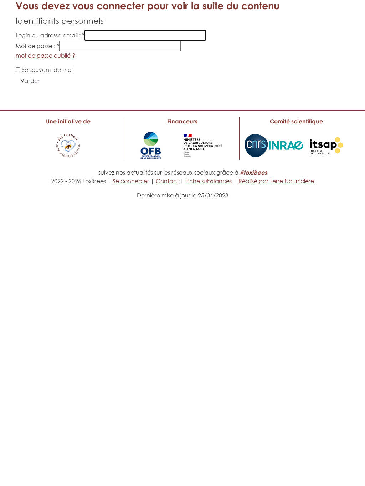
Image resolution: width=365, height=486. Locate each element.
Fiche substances (208, 181)
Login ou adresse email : (50, 35)
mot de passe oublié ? (45, 55)
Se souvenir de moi (47, 69)
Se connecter (131, 181)
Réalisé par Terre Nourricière (276, 181)
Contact (167, 181)
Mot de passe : (37, 45)
